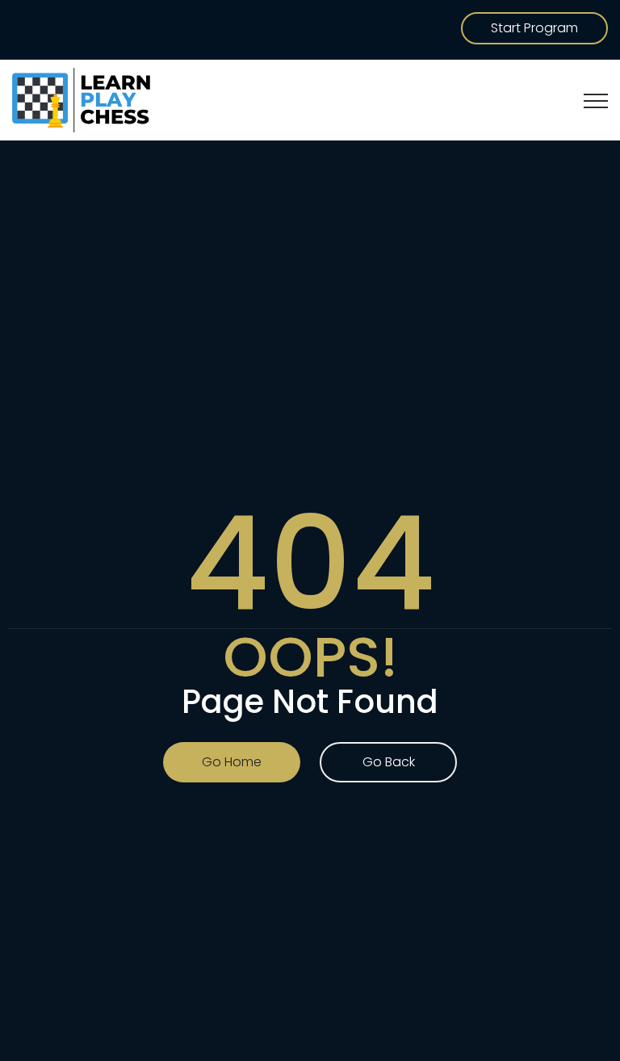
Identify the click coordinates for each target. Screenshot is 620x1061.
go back (388, 762)
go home (232, 762)
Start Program (534, 28)
